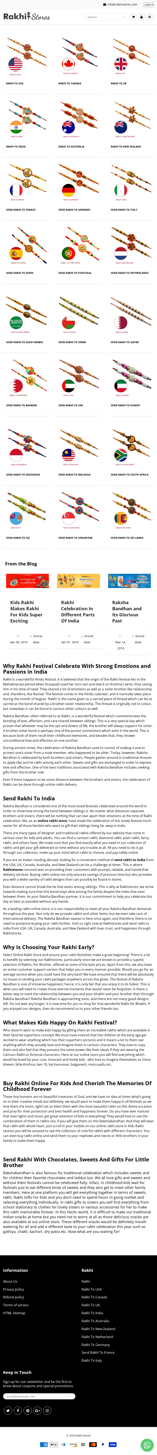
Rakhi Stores (83, 1435)
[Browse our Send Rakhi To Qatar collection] (130, 317)
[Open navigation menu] (150, 17)
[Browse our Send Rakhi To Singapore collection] (78, 512)
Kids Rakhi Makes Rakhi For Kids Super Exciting (26, 611)
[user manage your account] (141, 17)
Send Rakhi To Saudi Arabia (24, 342)
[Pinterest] (28, 1411)
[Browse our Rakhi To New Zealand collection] (130, 121)
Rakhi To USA (14, 83)
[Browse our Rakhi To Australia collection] (78, 121)
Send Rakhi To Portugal (75, 273)
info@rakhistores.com (122, 4)
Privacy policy (13, 1289)
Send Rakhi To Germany (74, 209)
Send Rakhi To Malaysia (74, 474)
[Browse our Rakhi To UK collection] (130, 58)
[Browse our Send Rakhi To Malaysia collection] (78, 449)
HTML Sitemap (14, 1313)
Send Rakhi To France (21, 209)
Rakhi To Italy (92, 1360)
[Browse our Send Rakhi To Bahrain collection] (26, 380)
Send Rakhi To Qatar (125, 342)
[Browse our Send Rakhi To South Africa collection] (130, 449)
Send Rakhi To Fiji (18, 538)
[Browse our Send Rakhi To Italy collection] (130, 184)
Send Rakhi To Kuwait (125, 405)
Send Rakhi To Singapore (75, 538)
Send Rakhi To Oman (72, 342)
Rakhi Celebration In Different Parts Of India (78, 611)
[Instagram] (47, 1411)
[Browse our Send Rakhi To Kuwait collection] (130, 380)
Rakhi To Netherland (97, 1337)
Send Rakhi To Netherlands (130, 273)
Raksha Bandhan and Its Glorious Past (127, 611)
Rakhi (86, 1281)
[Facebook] (18, 1411)
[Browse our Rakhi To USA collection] (26, 58)
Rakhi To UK (119, 83)
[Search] (123, 17)
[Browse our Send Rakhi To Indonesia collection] (26, 449)
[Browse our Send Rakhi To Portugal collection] (78, 247)
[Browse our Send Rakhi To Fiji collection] (26, 512)
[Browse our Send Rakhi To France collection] (26, 184)
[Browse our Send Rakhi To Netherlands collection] (130, 247)
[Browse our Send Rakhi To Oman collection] (78, 317)
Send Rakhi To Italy (124, 209)
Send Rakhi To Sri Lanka (127, 538)
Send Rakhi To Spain (19, 273)
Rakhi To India (16, 146)
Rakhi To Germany (96, 1345)
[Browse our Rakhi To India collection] (26, 121)
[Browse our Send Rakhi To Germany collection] (78, 184)
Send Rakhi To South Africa (129, 474)
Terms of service (15, 1305)
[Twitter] (8, 1411)
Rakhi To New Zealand (126, 146)
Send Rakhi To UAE (70, 405)
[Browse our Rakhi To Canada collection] (78, 58)
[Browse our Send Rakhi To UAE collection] (78, 380)
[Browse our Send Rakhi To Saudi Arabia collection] (26, 317)
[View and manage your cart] (133, 17)
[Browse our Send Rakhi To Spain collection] (26, 247)
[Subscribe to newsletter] (70, 1396)
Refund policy (13, 1297)
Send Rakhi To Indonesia (23, 474)
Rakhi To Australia (71, 146)
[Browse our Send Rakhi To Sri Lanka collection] (130, 512)
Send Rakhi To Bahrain (21, 405)
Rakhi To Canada (69, 83)
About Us (10, 1281)
